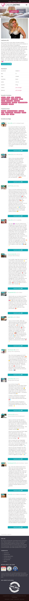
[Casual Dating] (10, 5)
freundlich (21, 111)
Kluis (18, 186)
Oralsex (3, 100)
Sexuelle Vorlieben (7, 558)
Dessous (3, 97)
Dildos (8, 97)
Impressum (22, 599)
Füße (12, 97)
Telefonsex (14, 1)
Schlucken (14, 102)
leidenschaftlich (9, 112)
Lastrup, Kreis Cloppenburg (14, 351)
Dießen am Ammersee (21, 494)
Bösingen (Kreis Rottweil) (13, 380)
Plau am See (19, 154)
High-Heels (17, 97)
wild (7, 114)
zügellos (12, 114)
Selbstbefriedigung (22, 102)
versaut (3, 114)
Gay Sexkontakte (7, 559)
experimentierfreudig (12, 111)
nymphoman (17, 112)
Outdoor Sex (9, 100)
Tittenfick (11, 104)
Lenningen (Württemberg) (13, 256)
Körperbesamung (5, 99)
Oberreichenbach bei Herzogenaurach (16, 416)
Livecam (9, 1)
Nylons (21, 99)
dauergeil (3, 111)
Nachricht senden (6, 64)
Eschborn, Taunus (24, 463)
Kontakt (11, 599)
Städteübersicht (7, 554)
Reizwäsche (16, 100)
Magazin (19, 1)
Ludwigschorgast (20, 123)
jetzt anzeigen (19, 87)
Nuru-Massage (14, 99)
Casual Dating (3, 534)
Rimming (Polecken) (6, 102)
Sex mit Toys (4, 104)
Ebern (21, 292)
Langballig (19, 220)
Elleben (18, 317)
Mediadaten (7, 599)
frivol (2, 112)
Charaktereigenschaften (8, 556)
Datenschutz (16, 599)
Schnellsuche (6, 552)
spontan (24, 112)
